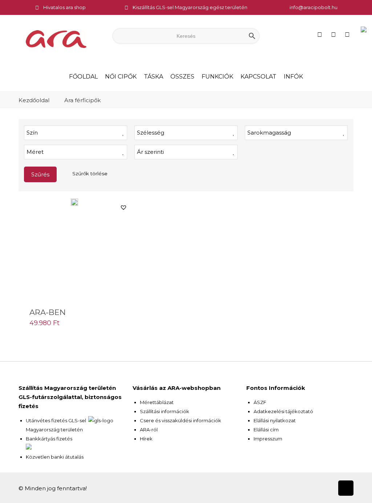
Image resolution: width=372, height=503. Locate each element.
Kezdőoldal (34, 100)
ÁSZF (260, 402)
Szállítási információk (164, 411)
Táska (153, 76)
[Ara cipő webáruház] (56, 38)
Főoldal (83, 76)
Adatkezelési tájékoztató (283, 411)
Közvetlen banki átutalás (55, 457)
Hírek (146, 439)
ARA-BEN (47, 312)
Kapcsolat (258, 76)
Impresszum (268, 439)
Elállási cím (266, 429)
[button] (123, 207)
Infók (293, 76)
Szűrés (40, 174)
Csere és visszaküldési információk (180, 420)
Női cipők (121, 76)
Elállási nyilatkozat (275, 420)
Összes (182, 76)
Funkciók (217, 76)
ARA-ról (149, 429)
